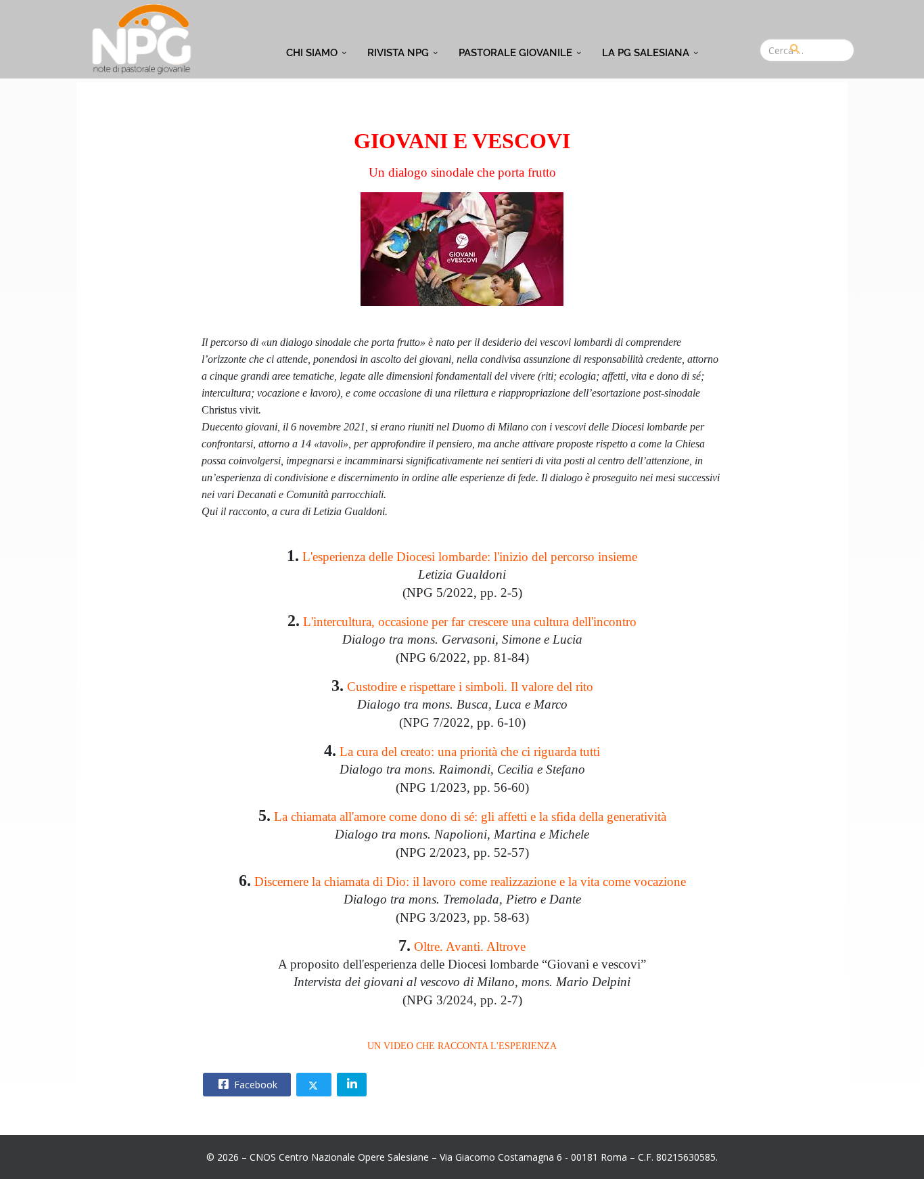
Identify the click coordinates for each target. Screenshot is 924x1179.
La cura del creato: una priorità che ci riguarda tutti (470, 751)
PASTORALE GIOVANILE (515, 53)
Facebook (254, 1084)
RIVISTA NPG (398, 53)
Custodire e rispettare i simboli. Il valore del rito (470, 687)
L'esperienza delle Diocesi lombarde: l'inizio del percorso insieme (469, 557)
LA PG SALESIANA (645, 53)
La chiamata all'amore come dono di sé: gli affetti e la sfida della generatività (470, 816)
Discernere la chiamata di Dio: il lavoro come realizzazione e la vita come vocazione (470, 881)
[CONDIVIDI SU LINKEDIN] (352, 1084)
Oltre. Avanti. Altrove (470, 946)
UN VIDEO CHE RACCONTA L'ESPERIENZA (462, 1046)
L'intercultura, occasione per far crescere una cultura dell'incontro (470, 622)
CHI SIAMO (312, 53)
